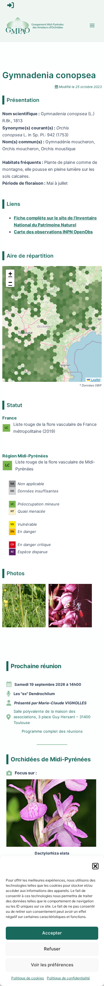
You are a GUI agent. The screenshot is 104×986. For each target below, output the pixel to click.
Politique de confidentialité (68, 978)
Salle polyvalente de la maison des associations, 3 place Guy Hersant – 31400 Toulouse (52, 717)
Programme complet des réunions (52, 731)
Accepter (52, 933)
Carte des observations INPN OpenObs (53, 231)
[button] (95, 866)
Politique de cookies (27, 978)
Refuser (52, 949)
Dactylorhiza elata (52, 853)
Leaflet (95, 379)
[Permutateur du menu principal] (92, 25)
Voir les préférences (52, 964)
